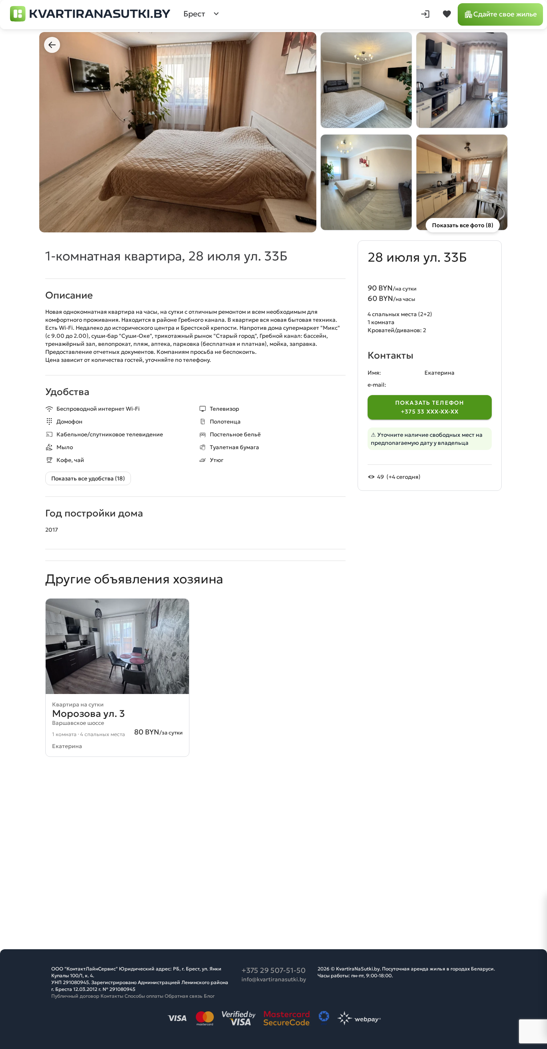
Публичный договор (75, 996)
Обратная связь (184, 996)
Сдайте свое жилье (505, 14)
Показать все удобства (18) (88, 478)
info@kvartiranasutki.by (273, 979)
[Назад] (52, 45)
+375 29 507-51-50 (273, 970)
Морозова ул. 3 (88, 714)
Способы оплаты (144, 996)
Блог (209, 996)
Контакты (112, 996)
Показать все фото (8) (462, 225)
